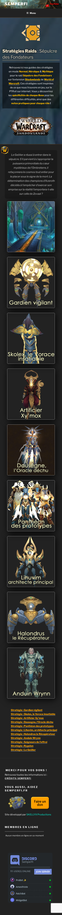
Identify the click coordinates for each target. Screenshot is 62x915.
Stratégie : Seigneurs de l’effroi (29, 742)
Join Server (43, 871)
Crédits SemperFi (18, 778)
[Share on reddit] (52, 249)
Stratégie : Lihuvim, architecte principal (34, 730)
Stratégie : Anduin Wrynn (26, 738)
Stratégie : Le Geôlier (23, 749)
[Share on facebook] (44, 249)
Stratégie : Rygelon (22, 745)
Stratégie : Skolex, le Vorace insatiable (33, 714)
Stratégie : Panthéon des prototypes (32, 726)
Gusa (27, 297)
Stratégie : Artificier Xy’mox (27, 718)
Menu (33, 13)
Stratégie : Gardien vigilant (26, 710)
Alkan (27, 628)
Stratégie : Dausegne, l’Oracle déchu (32, 722)
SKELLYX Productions (38, 814)
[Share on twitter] (48, 249)
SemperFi (16, 4)
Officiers (27, 241)
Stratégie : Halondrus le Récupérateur (33, 734)
